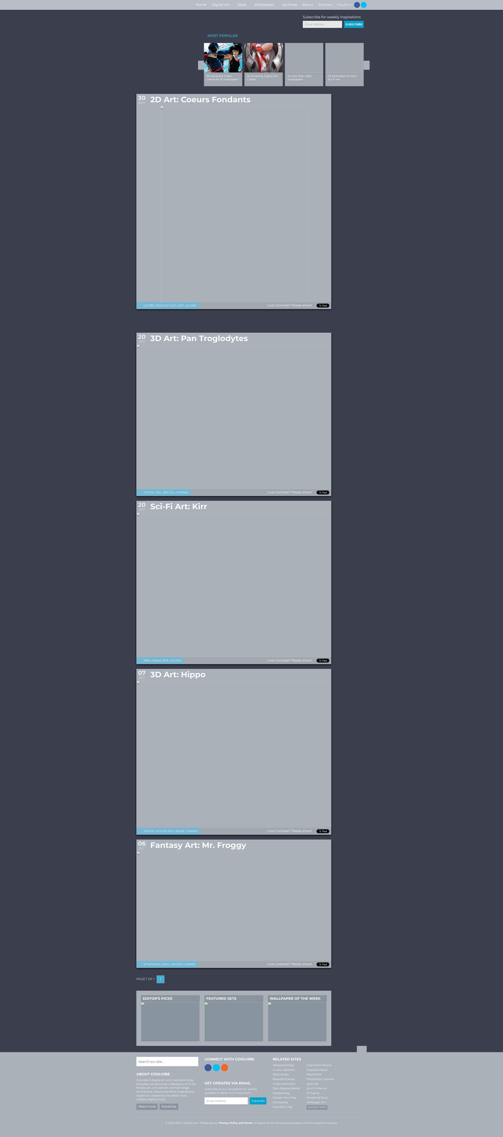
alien (147, 660)
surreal (191, 305)
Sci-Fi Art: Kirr (178, 506)
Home (201, 5)
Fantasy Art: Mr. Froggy (198, 845)
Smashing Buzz (317, 1097)
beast (156, 660)
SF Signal (313, 1093)
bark (165, 964)
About (307, 5)
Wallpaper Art (316, 1102)
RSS (224, 1067)
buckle (175, 660)
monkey (181, 492)
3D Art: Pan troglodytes (199, 338)
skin (181, 305)
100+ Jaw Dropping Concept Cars (341, 77)
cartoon (177, 964)
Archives (289, 5)
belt (166, 660)
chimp (148, 492)
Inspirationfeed (317, 1070)
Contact (325, 5)
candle (148, 305)
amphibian (152, 964)
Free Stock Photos (319, 1065)
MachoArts (314, 1074)
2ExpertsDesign (284, 1065)
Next (367, 65)
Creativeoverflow (284, 1084)
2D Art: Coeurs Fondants (200, 99)
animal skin (165, 831)
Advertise (169, 1107)
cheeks (190, 964)
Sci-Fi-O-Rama (317, 1088)
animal (148, 831)
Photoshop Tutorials (320, 1079)
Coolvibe (157, 5)
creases (191, 831)
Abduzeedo (281, 1074)
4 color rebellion (284, 1070)
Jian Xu (168, 492)
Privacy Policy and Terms (235, 1123)
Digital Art (221, 5)
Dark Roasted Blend (286, 1088)
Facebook (357, 5)
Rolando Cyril (166, 305)
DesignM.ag (281, 1093)
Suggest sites (317, 1107)
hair (158, 492)
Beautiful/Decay (284, 1079)
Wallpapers (264, 5)
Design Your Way (284, 1097)
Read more (147, 1107)
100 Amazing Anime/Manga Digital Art (261, 79)
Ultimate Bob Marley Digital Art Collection (301, 77)
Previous (201, 65)
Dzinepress (280, 1102)
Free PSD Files (282, 1107)
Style (242, 5)
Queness (313, 1084)
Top (362, 1049)
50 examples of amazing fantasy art (221, 77)
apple (179, 831)
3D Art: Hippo (178, 674)
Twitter (364, 5)
